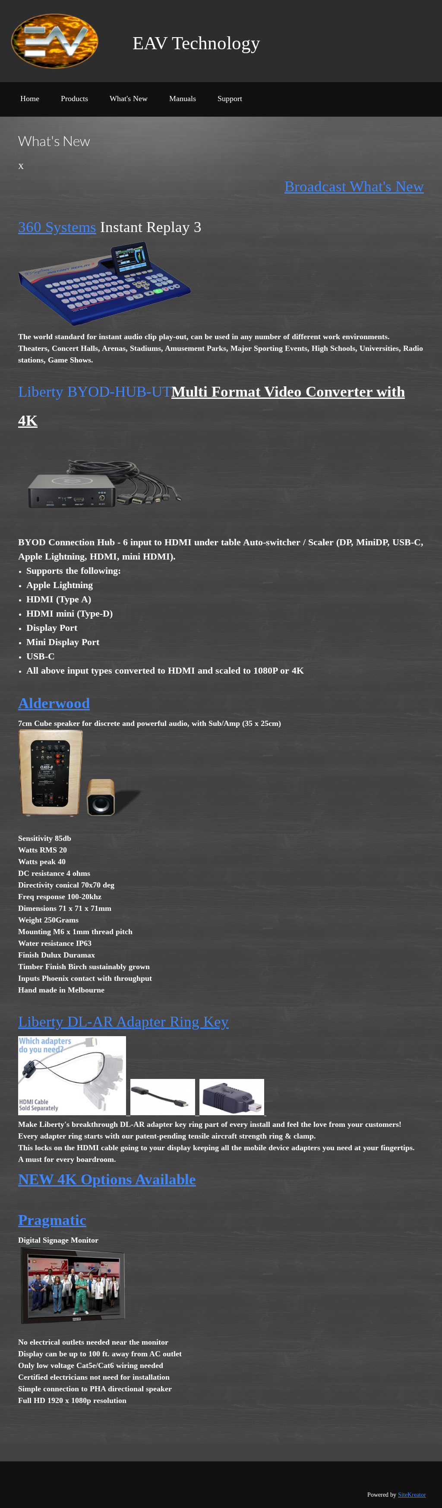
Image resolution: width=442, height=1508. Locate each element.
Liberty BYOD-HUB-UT (94, 391)
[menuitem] (29, 101)
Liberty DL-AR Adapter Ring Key (123, 1021)
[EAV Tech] (64, 41)
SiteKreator (412, 1495)
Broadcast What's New (354, 186)
